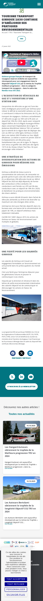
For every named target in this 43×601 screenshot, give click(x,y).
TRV (10, 32)
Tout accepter (16, 579)
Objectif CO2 (15, 83)
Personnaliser (15, 589)
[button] (36, 4)
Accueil (5, 32)
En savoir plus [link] (16, 595)
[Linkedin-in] (21, 377)
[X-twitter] (12, 377)
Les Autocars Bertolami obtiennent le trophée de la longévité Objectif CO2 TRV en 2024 (20, 507)
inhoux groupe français (12, 76)
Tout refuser (15, 584)
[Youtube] (31, 377)
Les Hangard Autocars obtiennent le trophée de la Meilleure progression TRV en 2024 (20, 452)
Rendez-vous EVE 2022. (11, 90)
